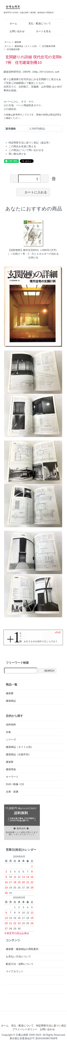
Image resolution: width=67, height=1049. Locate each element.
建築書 (18, 42)
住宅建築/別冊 (48, 46)
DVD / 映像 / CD (15, 784)
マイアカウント (14, 971)
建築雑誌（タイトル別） (26, 46)
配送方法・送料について (19, 964)
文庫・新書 (12, 791)
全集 (8, 732)
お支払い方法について (18, 956)
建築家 (9, 761)
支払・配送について (39, 23)
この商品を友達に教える (22, 146)
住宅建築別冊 (13, 49)
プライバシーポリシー (24, 1029)
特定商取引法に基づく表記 (51, 1025)
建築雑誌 (11, 700)
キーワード (12, 776)
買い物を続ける (17, 153)
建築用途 (11, 769)
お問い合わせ (17, 31)
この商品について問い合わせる (26, 150)
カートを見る (43, 31)
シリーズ (11, 739)
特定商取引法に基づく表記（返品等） (30, 142)
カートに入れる (35, 192)
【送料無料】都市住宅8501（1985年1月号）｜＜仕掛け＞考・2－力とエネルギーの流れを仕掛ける (33, 254)
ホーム (13, 23)
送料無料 (11, 724)
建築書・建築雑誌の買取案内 (22, 949)
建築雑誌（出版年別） (18, 754)
